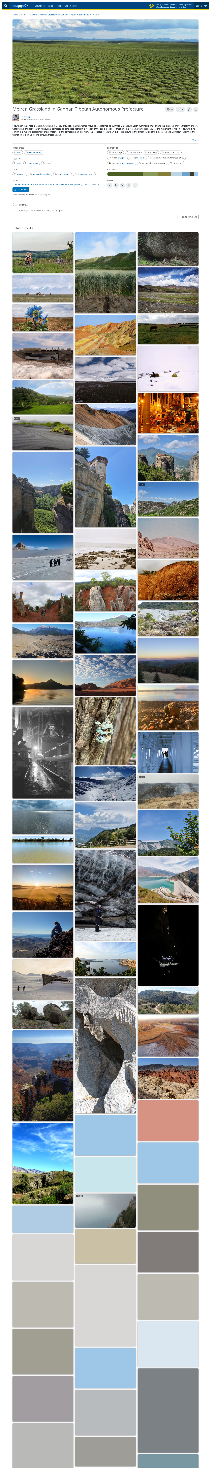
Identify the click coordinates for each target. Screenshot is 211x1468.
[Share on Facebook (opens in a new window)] (109, 185)
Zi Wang (33, 14)
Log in (199, 5)
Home (15, 14)
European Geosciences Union (173, 7)
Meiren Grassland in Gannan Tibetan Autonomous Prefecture (69, 14)
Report (196, 140)
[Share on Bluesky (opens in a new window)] (122, 185)
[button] (205, 5)
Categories (39, 5)
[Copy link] (135, 185)
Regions (51, 5)
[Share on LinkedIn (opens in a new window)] (116, 185)
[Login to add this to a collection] (196, 109)
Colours (74, 5)
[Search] (5, 5)
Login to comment (188, 216)
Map (59, 5)
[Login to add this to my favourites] (189, 109)
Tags (65, 5)
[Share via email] (128, 185)
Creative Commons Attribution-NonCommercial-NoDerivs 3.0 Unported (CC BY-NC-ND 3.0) (55, 184)
